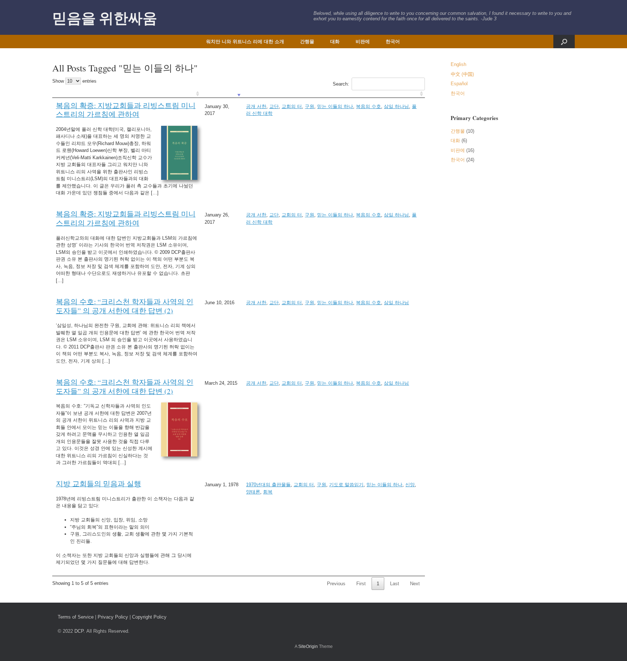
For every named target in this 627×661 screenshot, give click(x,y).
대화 (335, 41)
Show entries (74, 81)
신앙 (410, 484)
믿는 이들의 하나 (335, 106)
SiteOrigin (308, 646)
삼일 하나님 (396, 106)
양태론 (253, 492)
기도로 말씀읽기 (346, 484)
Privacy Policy (113, 617)
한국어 (393, 41)
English (458, 64)
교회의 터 (292, 106)
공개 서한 (256, 106)
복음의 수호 (368, 106)
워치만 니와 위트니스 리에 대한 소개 (245, 41)
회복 (267, 492)
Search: (341, 84)
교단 (274, 106)
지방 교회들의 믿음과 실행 (98, 483)
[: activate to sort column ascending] (126, 94)
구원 (309, 106)
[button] (564, 41)
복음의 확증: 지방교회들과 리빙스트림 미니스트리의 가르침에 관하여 (126, 109)
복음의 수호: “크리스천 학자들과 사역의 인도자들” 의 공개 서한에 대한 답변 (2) (124, 306)
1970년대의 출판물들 (268, 484)
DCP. (79, 631)
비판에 (363, 41)
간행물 (307, 41)
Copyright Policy (149, 617)
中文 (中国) (462, 74)
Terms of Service (76, 617)
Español (459, 83)
